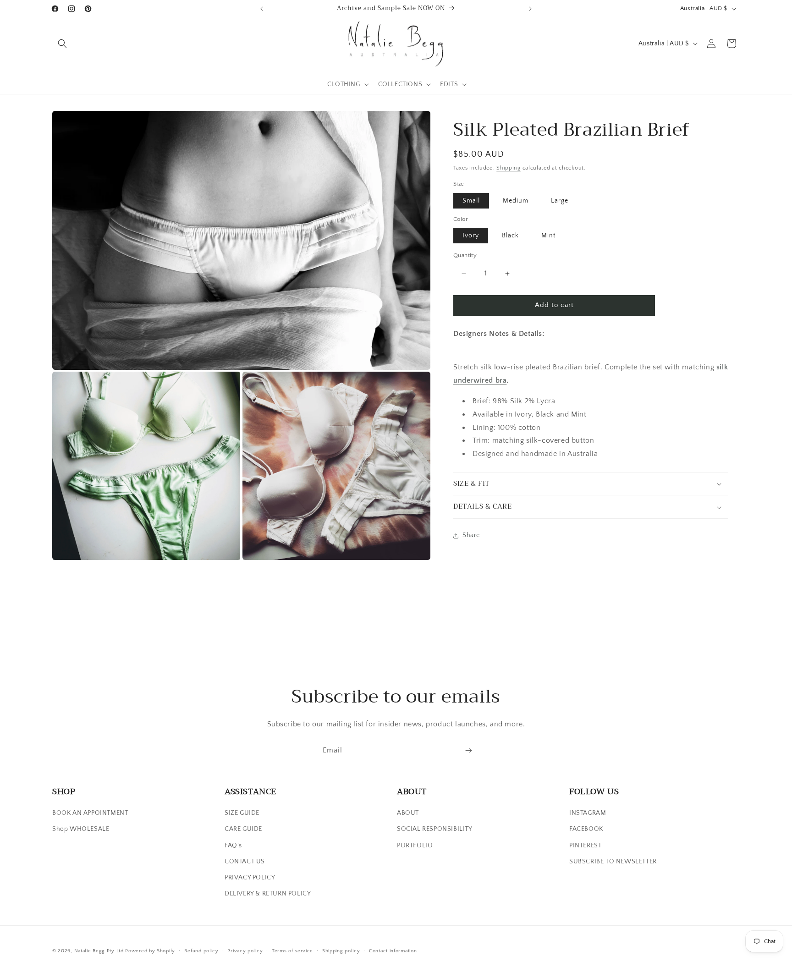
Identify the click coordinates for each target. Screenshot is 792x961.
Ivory (470, 236)
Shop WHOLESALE (80, 829)
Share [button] (471, 535)
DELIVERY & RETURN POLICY (268, 893)
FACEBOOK (586, 829)
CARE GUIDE (243, 829)
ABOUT (408, 813)
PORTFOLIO (415, 845)
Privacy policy (245, 950)
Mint (548, 236)
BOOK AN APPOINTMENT (90, 813)
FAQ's (233, 845)
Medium (515, 200)
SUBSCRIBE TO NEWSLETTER (613, 861)
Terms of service (292, 950)
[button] (62, 43)
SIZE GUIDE (242, 813)
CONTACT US (245, 861)
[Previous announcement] (262, 8)
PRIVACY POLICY (250, 877)
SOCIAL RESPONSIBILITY (435, 829)
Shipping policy (341, 950)
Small (471, 200)
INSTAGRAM (587, 813)
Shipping (508, 168)
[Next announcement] (530, 8)
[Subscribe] (468, 750)
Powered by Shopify (150, 951)
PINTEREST (585, 845)
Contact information (393, 950)
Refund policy (201, 950)
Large (559, 200)
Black (510, 236)
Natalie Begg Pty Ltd (99, 951)
